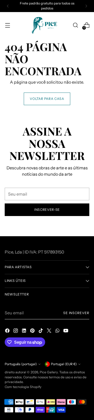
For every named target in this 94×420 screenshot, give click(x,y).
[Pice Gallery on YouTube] (66, 331)
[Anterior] (8, 6)
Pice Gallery (49, 372)
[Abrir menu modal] (7, 25)
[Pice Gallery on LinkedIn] (24, 331)
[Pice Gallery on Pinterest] (33, 331)
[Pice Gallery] (47, 25)
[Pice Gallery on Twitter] (49, 331)
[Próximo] (86, 6)
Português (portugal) (21, 364)
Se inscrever (76, 313)
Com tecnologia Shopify (23, 387)
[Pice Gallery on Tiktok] (41, 331)
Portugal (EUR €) (64, 364)
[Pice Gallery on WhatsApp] (58, 331)
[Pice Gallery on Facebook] (8, 331)
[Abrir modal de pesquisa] (75, 25)
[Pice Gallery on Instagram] (16, 331)
